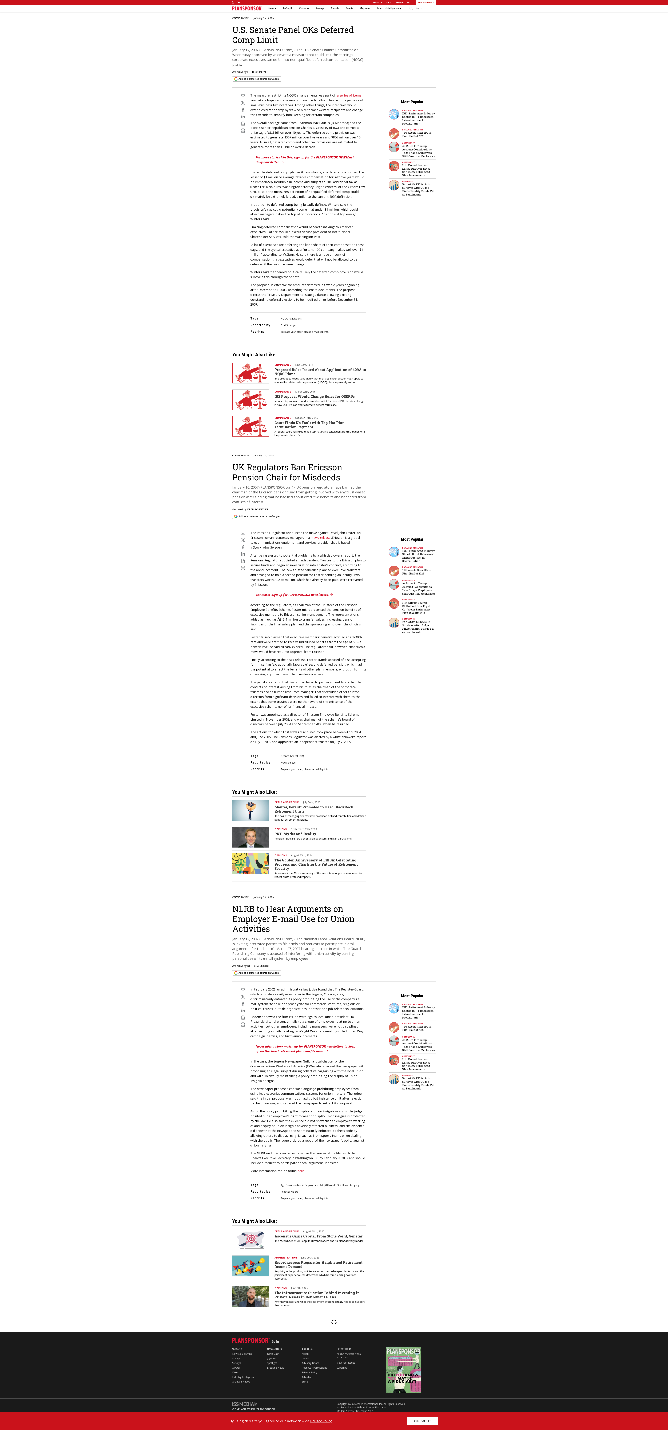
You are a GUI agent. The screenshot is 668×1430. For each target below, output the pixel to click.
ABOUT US (377, 2)
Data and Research (412, 110)
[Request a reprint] (243, 123)
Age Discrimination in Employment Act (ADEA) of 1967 (311, 1185)
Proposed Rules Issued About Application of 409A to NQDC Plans (320, 371)
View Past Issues (346, 1362)
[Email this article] (243, 96)
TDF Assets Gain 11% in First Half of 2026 (417, 134)
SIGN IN (421, 2)
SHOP (389, 2)
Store (305, 1381)
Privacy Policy (309, 1372)
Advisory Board (310, 1363)
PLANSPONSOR (266, 1409)
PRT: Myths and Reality (296, 834)
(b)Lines (271, 1358)
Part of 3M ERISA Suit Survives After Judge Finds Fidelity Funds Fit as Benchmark (418, 189)
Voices (303, 8)
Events (349, 8)
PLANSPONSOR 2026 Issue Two (349, 1355)
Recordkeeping (350, 1185)
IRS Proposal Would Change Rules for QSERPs (315, 396)
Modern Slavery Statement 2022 (355, 1411)
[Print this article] (243, 130)
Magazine (365, 8)
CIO (234, 1409)
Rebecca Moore (258, 966)
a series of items (349, 95)
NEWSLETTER (402, 2)
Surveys (320, 8)
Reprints (323, 331)
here (300, 1171)
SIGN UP (430, 2)
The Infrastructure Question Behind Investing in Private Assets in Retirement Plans (317, 1295)
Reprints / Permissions (314, 1367)
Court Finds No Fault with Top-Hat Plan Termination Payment (310, 424)
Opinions (281, 829)
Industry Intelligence (388, 8)
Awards (335, 8)
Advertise (307, 1377)
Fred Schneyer (257, 72)
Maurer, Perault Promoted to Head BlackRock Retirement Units (314, 809)
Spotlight (272, 1363)
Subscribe (342, 1367)
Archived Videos (241, 1381)
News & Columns (242, 1353)
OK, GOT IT (422, 1421)
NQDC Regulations (291, 318)
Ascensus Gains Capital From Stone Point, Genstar (319, 1236)
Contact (306, 1358)
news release (321, 538)
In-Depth (287, 8)
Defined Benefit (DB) (292, 756)
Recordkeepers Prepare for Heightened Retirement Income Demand (319, 1264)
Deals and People (287, 802)
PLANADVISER (246, 1409)
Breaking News (275, 1367)
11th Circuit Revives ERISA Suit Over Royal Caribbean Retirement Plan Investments (416, 170)
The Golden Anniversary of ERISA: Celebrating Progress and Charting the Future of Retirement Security (316, 864)
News (271, 8)
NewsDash (273, 1353)
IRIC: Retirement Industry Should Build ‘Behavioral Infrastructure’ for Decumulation (418, 118)
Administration (286, 1257)
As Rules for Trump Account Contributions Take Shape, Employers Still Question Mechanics (418, 151)
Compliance (240, 18)
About (305, 1353)
